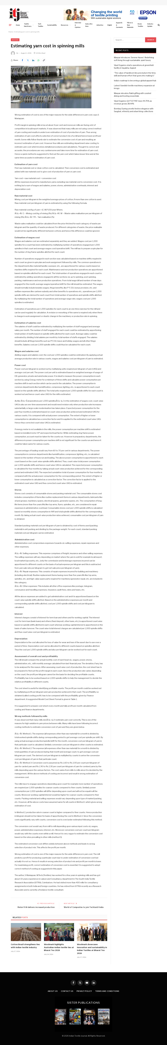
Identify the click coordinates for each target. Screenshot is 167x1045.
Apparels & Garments (119, 25)
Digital (109, 25)
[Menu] (10, 25)
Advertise (100, 25)
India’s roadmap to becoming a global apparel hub (135, 80)
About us (53, 991)
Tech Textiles (40, 25)
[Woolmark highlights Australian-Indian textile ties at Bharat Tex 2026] (59, 932)
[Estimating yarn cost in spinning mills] (51, 107)
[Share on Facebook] (22, 60)
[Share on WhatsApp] (38, 60)
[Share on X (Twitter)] (27, 60)
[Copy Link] (43, 60)
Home (18, 25)
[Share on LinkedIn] (33, 60)
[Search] (158, 25)
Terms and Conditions (107, 991)
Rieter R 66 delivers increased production (36, 907)
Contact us (67, 991)
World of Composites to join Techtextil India (83, 907)
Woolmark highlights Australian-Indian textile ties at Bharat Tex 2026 (59, 947)
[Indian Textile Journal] (18, 15)
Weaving (15, 40)
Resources (64, 25)
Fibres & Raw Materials (130, 25)
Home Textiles (140, 25)
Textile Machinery (27, 25)
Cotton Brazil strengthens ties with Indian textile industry (25, 946)
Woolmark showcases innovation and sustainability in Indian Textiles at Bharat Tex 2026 (92, 949)
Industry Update (150, 25)
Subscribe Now (88, 25)
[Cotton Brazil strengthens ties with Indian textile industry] (26, 932)
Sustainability (52, 25)
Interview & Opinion (78, 25)
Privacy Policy (84, 991)
